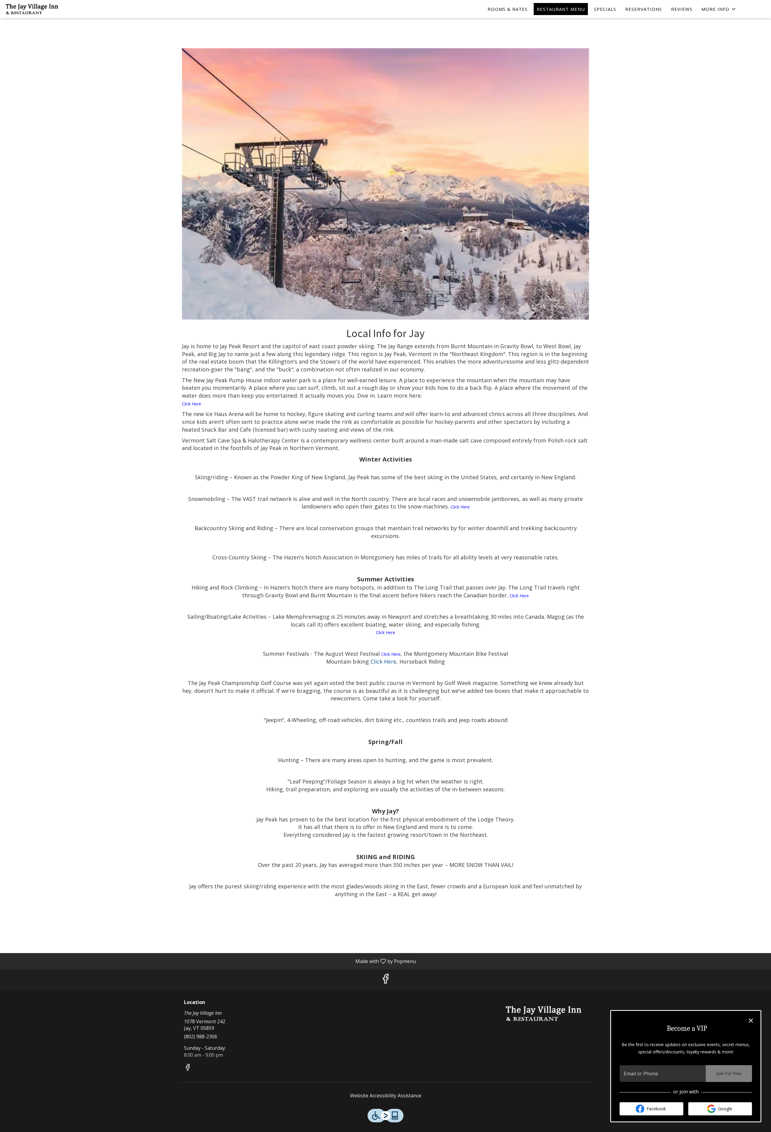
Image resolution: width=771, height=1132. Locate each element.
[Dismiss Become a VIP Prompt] (751, 1020)
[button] (719, 9)
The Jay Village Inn (543, 1013)
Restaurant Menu (561, 9)
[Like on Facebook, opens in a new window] (385, 980)
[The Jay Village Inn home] (32, 9)
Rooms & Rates (508, 9)
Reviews (681, 9)
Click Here (191, 404)
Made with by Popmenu (210, 961)
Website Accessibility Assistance (385, 1095)
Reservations (643, 9)
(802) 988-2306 (200, 1036)
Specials (605, 9)
